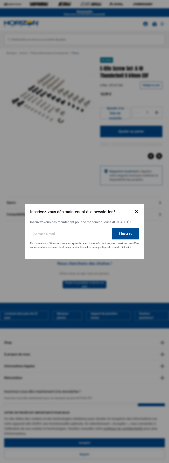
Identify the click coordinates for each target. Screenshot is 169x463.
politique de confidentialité (113, 247)
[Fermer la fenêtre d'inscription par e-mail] (136, 211)
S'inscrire (125, 234)
